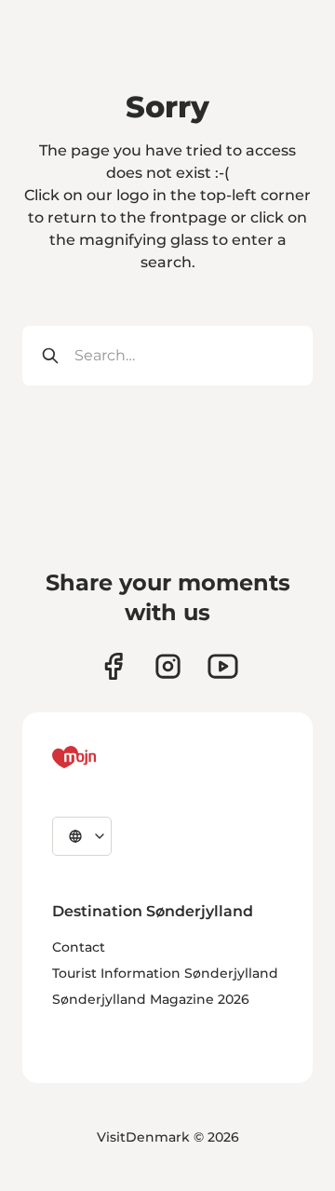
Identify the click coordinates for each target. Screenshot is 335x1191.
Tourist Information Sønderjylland (165, 973)
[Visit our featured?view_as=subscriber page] (223, 666)
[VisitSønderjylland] (109, 757)
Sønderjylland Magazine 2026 (150, 999)
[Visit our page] (168, 666)
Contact (78, 947)
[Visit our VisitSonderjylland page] (113, 666)
